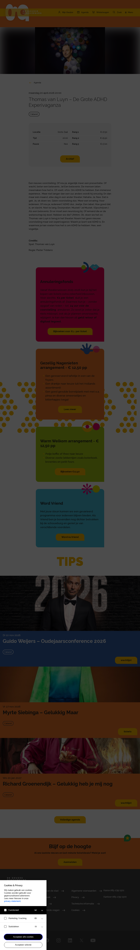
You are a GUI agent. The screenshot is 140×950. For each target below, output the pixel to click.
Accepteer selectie (23, 945)
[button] (20, 910)
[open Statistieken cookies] (42, 927)
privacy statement (12, 901)
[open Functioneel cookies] (42, 910)
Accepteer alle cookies (23, 937)
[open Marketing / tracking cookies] (42, 918)
